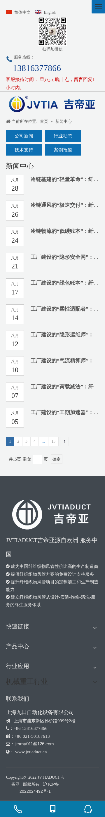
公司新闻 (24, 135)
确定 (56, 459)
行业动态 (63, 135)
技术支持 (24, 149)
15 (53, 441)
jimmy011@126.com (34, 743)
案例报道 (63, 149)
